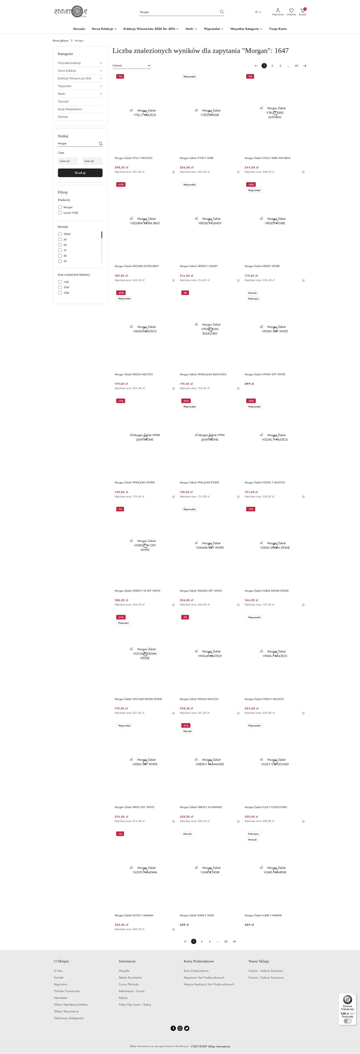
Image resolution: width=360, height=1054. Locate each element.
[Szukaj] (101, 144)
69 (296, 66)
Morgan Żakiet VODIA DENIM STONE (267, 591)
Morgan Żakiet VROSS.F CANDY (199, 266)
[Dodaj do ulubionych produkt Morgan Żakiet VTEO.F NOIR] (236, 77)
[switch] (347, 1021)
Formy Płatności (129, 984)
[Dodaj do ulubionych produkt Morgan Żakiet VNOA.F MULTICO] (301, 618)
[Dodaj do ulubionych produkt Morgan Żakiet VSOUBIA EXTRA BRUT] (171, 185)
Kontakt (58, 977)
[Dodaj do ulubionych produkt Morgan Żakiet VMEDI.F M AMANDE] (236, 726)
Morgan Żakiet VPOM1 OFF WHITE (265, 374)
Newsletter (61, 998)
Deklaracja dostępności (69, 1018)
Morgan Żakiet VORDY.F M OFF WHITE (137, 591)
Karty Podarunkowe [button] (199, 961)
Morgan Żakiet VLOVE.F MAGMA (134, 915)
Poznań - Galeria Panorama (266, 977)
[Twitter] (186, 1028)
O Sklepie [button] (61, 961)
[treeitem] (80, 63)
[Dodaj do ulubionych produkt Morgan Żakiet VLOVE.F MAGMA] (171, 834)
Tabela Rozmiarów (130, 977)
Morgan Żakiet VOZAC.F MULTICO (265, 482)
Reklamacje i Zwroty (132, 991)
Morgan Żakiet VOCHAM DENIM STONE (138, 699)
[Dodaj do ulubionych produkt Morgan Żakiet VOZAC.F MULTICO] (301, 401)
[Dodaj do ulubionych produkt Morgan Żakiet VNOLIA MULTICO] (236, 618)
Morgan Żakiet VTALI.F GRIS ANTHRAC (268, 158)
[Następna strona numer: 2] (305, 65)
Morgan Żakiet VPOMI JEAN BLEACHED (203, 374)
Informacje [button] (127, 961)
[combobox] (131, 65)
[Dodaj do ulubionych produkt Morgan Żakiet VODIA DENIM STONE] (301, 509)
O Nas (58, 971)
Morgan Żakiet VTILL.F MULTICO (133, 158)
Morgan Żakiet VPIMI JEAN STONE (135, 482)
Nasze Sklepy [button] (259, 961)
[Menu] (354, 995)
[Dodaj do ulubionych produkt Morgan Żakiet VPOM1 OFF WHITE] (301, 293)
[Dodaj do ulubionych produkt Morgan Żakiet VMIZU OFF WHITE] (171, 726)
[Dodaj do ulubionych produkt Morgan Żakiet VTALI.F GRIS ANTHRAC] (301, 77)
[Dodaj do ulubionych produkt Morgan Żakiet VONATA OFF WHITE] (236, 509)
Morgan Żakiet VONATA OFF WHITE (201, 591)
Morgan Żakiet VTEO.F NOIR (197, 158)
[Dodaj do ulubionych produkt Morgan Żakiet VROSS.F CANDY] (236, 185)
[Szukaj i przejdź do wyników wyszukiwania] (221, 12)
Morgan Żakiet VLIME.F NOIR (197, 915)
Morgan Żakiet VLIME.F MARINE (263, 915)
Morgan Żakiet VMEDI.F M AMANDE (201, 807)
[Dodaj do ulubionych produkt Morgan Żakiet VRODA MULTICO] (171, 293)
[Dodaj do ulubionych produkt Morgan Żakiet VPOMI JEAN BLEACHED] (236, 293)
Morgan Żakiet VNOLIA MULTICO (199, 699)
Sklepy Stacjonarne (66, 1011)
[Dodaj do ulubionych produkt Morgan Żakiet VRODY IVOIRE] (301, 185)
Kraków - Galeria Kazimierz (266, 971)
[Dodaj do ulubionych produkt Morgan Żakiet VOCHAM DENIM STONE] (171, 618)
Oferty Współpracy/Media (71, 1004)
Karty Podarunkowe (196, 971)
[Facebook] (173, 1028)
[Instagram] (180, 1028)
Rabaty (123, 998)
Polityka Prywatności (67, 991)
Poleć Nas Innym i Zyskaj (135, 1004)
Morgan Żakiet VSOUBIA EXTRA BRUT (137, 266)
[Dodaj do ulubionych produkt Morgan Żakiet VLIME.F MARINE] (301, 834)
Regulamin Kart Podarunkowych (204, 977)
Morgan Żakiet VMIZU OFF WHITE (134, 807)
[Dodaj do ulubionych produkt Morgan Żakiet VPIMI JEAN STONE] (171, 401)
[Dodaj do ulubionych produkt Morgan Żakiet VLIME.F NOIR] (236, 834)
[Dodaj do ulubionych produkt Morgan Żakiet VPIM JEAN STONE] (236, 401)
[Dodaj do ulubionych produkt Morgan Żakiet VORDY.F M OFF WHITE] (171, 509)
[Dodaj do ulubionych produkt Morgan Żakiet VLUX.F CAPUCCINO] (301, 726)
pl (256, 12)
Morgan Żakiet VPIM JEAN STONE (199, 482)
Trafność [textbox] (117, 65)
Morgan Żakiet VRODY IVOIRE (262, 266)
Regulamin (60, 984)
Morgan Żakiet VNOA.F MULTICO (264, 699)
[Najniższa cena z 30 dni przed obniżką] (173, 172)
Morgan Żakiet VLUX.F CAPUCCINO (266, 807)
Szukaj (80, 173)
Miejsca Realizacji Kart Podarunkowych (209, 984)
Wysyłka (124, 971)
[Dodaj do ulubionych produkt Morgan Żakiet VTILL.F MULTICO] (171, 77)
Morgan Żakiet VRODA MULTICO (134, 374)
